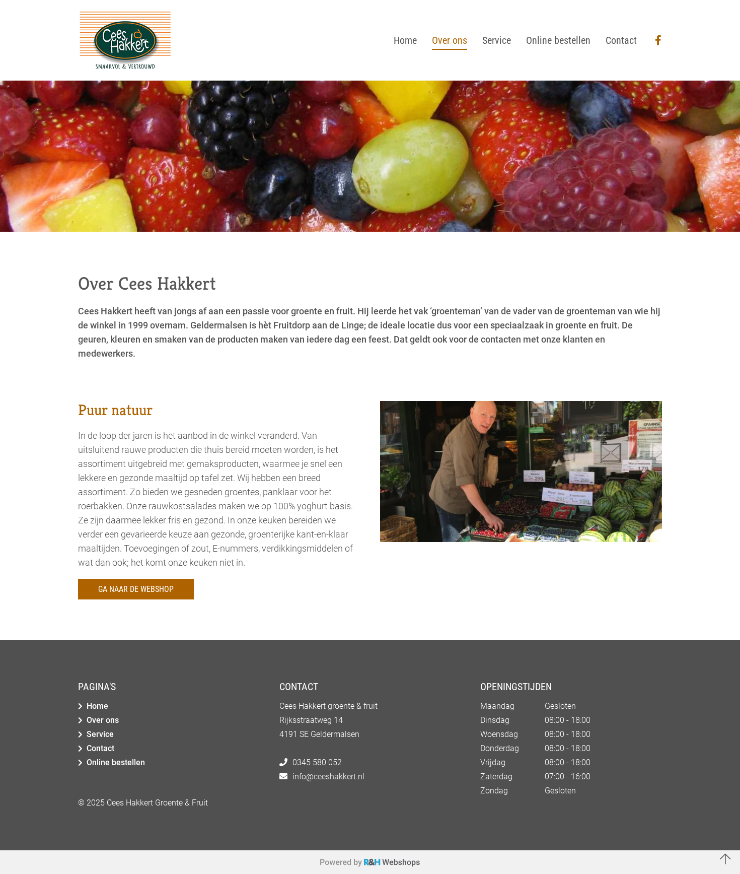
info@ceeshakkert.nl (328, 776)
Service (100, 734)
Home (97, 706)
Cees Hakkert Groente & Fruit (157, 803)
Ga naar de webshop (136, 589)
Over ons (103, 720)
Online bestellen (116, 762)
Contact (100, 748)
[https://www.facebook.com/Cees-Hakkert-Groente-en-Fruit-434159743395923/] (658, 40)
